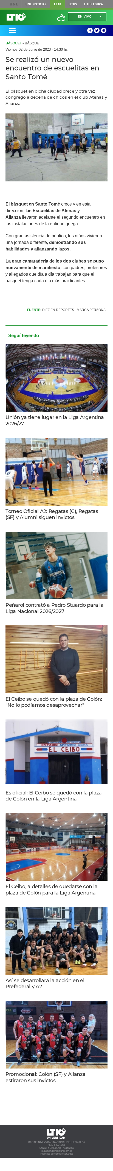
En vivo (85, 16)
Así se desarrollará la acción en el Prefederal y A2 (44, 984)
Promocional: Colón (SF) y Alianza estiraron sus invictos (45, 1077)
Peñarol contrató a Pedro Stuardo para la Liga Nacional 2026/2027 (54, 608)
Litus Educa (93, 4)
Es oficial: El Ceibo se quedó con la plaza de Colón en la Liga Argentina (53, 796)
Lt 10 (16, 16)
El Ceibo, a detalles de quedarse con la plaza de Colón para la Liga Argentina (51, 890)
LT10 (57, 4)
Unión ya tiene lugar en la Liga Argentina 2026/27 (54, 420)
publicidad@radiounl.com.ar (56, 1151)
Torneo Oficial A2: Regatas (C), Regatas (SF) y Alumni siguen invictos (51, 514)
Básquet (13, 43)
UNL (14, 4)
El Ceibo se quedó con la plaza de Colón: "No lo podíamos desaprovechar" (53, 702)
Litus (73, 4)
